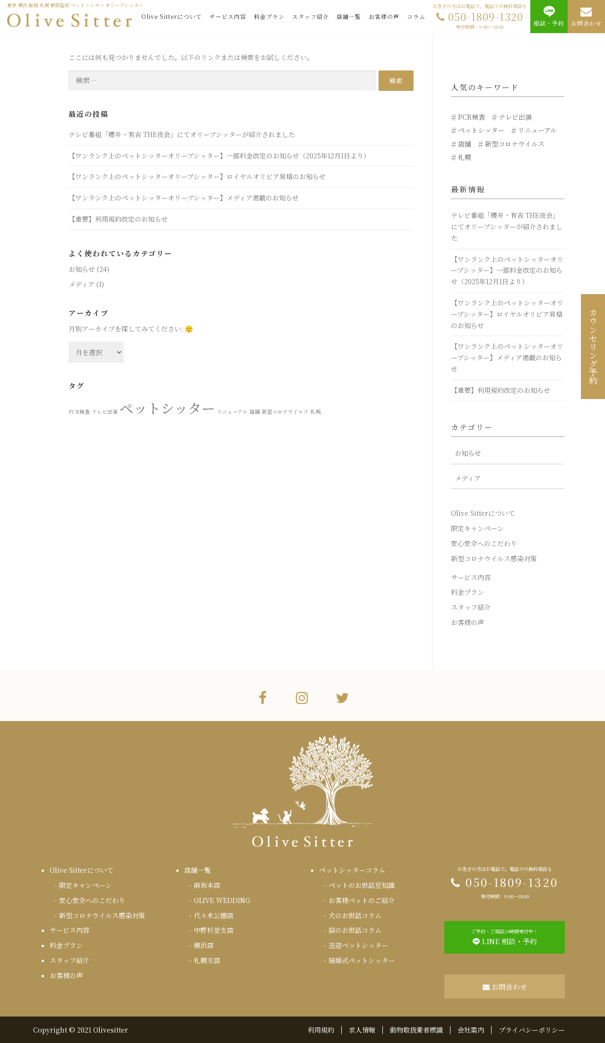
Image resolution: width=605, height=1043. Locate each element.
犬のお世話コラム (354, 915)
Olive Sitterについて (171, 16)
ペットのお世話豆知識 (361, 885)
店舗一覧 (349, 16)
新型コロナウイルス (285, 411)
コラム (416, 16)
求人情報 (362, 1029)
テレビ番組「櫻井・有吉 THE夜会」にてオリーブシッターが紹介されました (182, 134)
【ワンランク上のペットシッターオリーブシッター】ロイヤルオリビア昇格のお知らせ (197, 176)
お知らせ (82, 269)
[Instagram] (302, 697)
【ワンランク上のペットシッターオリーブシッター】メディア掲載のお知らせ (184, 197)
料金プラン (269, 16)
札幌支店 (207, 960)
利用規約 (321, 1029)
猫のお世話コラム (354, 930)
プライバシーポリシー (532, 1029)
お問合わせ (586, 23)
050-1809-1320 (479, 16)
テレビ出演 (105, 411)
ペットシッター (167, 407)
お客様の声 (384, 16)
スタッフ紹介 (310, 16)
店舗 (255, 411)
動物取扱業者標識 (416, 1029)
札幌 (316, 411)
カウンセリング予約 (593, 346)
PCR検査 (79, 411)
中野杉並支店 (213, 930)
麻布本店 (207, 885)
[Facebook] (263, 697)
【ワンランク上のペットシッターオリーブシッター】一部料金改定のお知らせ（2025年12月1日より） (219, 155)
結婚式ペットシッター (361, 960)
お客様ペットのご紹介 (361, 900)
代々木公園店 (213, 915)
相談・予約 (549, 23)
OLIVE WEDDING (222, 900)
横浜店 (204, 945)
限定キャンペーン (477, 528)
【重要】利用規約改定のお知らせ (118, 219)
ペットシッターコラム (352, 870)
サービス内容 (227, 16)
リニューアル (232, 411)
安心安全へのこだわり (484, 543)
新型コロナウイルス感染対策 (494, 558)
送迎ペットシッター (358, 945)
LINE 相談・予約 (504, 937)
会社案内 (471, 1029)
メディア (82, 284)
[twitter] (342, 697)
